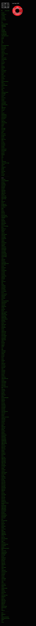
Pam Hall (2, 479)
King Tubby (3, 400)
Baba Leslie (3, 201)
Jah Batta (2, 353)
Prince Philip (3, 129)
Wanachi (2, 597)
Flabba (2, 74)
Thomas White (3, 567)
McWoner (3, 432)
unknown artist (3, 585)
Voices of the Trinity (4, 595)
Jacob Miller (3, 352)
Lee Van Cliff (3, 404)
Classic (2, 56)
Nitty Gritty (3, 464)
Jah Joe (2, 357)
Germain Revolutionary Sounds (4, 82)
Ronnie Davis (3, 517)
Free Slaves (3, 78)
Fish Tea (2, 73)
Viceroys (2, 593)
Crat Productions (4, 59)
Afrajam (2, 38)
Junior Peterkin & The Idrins (4, 387)
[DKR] (5, 5)
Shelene (2, 530)
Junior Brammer (3, 381)
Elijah (2, 282)
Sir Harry (2, 535)
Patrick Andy (3, 482)
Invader (2, 90)
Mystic (2, 455)
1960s (2, 27)
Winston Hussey (3, 607)
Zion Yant (2, 175)
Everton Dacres (3, 295)
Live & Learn (3, 108)
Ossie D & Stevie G (4, 472)
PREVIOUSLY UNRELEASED (3, 26)
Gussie (2, 86)
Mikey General (3, 437)
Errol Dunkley (3, 289)
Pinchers (2, 491)
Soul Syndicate (3, 545)
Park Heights (3, 128)
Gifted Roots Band (4, 314)
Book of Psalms (3, 48)
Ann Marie (3, 194)
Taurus (2, 157)
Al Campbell (3, 183)
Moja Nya (2, 450)
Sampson (2, 524)
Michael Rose (3, 436)
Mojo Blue (3, 451)
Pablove (2, 125)
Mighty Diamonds (4, 443)
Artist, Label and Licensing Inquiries (5, 619)
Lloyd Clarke (3, 419)
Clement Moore (3, 248)
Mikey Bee (3, 444)
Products (2, 12)
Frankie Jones (3, 303)
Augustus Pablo (3, 198)
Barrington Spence (4, 205)
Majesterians (3, 426)
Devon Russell (3, 267)
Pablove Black (3, 473)
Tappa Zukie (3, 563)
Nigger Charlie (3, 462)
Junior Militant (3, 103)
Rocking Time (3, 135)
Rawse (2, 132)
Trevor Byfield (3, 578)
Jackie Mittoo (3, 350)
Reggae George (3, 506)
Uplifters (2, 586)
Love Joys (2, 422)
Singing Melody (3, 534)
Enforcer (2, 284)
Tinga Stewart (3, 570)
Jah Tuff (2, 361)
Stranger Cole (3, 557)
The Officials (3, 469)
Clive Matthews (3, 249)
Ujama (2, 165)
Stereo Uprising (3, 150)
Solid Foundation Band (4, 544)
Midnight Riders (3, 440)
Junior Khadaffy (3, 382)
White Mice (3, 603)
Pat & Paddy (3, 480)
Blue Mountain (3, 46)
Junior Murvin (3, 385)
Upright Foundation (4, 588)
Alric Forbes (3, 186)
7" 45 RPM (3, 15)
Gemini (2, 80)
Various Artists (3, 592)
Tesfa (2, 160)
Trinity (2, 581)
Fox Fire (2, 77)
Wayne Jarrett (3, 600)
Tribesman (3, 164)
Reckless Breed (3, 505)
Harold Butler (3, 327)
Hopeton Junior (3, 331)
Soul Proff (2, 147)
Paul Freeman (3, 484)
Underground (3, 167)
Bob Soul (2, 219)
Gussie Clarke (3, 321)
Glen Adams (3, 320)
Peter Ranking (3, 487)
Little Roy (2, 415)
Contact (2, 622)
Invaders (2, 346)
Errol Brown (3, 288)
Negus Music (3, 121)
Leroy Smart (3, 408)
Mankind (2, 429)
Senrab (2, 140)
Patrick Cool (3, 483)
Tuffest (2, 582)
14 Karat (2, 37)
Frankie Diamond (4, 302)
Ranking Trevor (3, 501)
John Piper (3, 375)
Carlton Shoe (3, 235)
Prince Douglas (3, 494)
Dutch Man (3, 277)
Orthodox (2, 124)
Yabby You (3, 610)
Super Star (2, 153)
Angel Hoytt (3, 191)
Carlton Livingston (4, 234)
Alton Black (3, 187)
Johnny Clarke (3, 377)
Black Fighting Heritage (5, 45)
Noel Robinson (3, 465)
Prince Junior (3, 497)
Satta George (3, 526)
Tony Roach (3, 574)
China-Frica (3, 52)
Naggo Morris (3, 458)
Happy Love (3, 325)
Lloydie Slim (3, 421)
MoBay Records (3, 114)
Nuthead (2, 468)
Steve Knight (3, 554)
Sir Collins (2, 142)
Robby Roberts (3, 510)
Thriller (2, 568)
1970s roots (3, 29)
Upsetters (2, 589)
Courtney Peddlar (4, 256)
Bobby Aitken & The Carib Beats (4, 217)
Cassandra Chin (3, 238)
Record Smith (3, 133)
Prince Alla (3, 493)
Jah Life (2, 96)
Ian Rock (2, 341)
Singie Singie (3, 531)
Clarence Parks (3, 246)
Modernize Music (4, 115)
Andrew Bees (3, 190)
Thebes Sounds (3, 161)
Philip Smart (3, 490)
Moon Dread (3, 454)
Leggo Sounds (3, 107)
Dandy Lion (3, 260)
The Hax (2, 328)
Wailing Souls (3, 596)
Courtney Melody (4, 255)
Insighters (2, 345)
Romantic (2, 136)
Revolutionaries (3, 509)
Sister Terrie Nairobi (4, 538)
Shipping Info (3, 614)
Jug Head (2, 379)
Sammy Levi (3, 523)
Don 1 (2, 64)
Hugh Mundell (3, 339)
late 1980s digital (4, 34)
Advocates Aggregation (5, 180)
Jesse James (3, 367)
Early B (2, 280)
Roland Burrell (3, 513)
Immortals (3, 343)
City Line (2, 55)
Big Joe (2, 209)
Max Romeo (3, 430)
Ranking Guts (3, 500)
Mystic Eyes (3, 457)
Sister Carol (3, 537)
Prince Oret (3, 498)
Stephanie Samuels (4, 552)
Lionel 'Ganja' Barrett (4, 411)
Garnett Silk (3, 309)
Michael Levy (3, 433)
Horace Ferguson (4, 335)
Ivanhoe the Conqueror (4, 92)
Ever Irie (2, 292)
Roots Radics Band (4, 520)
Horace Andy (3, 334)
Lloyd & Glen (3, 418)
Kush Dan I (3, 401)
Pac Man (2, 475)
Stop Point (3, 151)
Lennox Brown (3, 405)
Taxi (2, 158)
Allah (2, 41)
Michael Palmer (3, 439)
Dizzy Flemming (3, 270)
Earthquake (3, 67)
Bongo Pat (3, 224)
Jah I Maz (2, 356)
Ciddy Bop (3, 245)
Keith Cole (3, 393)
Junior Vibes (3, 390)
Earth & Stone (3, 281)
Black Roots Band (4, 215)
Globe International (4, 85)
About (2, 612)
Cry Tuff (2, 60)
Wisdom (2, 172)
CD (1, 21)
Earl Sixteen (3, 278)
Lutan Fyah (3, 423)
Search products (3, 14)
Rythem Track (3, 139)
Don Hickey (3, 274)
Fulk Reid (2, 307)
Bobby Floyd (3, 221)
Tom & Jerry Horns (4, 571)
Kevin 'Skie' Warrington (4, 397)
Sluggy (2, 541)
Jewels (2, 368)
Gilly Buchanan (3, 316)
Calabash (2, 231)
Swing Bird (3, 154)
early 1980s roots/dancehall (3, 31)
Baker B (2, 202)
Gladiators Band (3, 317)
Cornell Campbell (4, 253)
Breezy (2, 227)
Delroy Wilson (3, 264)
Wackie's (2, 169)
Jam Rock (2, 100)
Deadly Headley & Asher (5, 263)
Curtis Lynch (3, 259)
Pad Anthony (3, 476)
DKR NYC (2, 63)
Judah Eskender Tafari (4, 378)
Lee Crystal (3, 403)
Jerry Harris (3, 364)
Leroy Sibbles (3, 407)
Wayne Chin (3, 599)
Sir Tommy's (3, 143)
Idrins (2, 89)
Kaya (2, 106)
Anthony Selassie (3, 197)
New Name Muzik (4, 122)
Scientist (2, 527)
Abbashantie (3, 179)
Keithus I (2, 396)
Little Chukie (3, 412)
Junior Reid (3, 389)
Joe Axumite (3, 370)
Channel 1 (2, 239)
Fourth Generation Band (5, 300)
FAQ (2, 615)
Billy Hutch (3, 212)
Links (2, 620)
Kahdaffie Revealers (4, 104)
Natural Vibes (3, 461)
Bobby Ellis (3, 220)
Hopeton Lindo (3, 332)
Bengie (2, 208)
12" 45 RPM (3, 18)
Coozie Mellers (3, 252)
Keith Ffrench (3, 394)
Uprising (2, 168)
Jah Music (2, 99)
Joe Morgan (3, 371)
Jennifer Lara (3, 363)
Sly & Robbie (3, 542)
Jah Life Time (3, 97)
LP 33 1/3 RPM (3, 19)
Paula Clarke (3, 486)
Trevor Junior (3, 579)
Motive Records (3, 117)
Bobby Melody (3, 223)
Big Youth (2, 211)
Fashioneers (3, 296)
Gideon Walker (3, 313)
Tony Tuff (2, 575)
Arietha (2, 42)
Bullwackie (3, 49)
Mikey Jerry (3, 447)
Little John (3, 414)
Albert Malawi (3, 184)
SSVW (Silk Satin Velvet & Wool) (5, 549)
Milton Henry (3, 448)
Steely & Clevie (3, 550)
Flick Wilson (3, 298)
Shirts (2, 22)
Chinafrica (3, 241)
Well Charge (3, 171)
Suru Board (3, 560)
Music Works (3, 118)
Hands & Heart (3, 324)
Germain (2, 310)
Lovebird (2, 110)
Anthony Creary (3, 195)
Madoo (2, 425)
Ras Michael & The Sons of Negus (5, 503)
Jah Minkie (3, 360)
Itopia (2, 349)
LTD (2, 111)
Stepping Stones (3, 553)
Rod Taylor (3, 512)
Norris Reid (3, 466)
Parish (2, 126)
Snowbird (2, 146)
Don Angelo (3, 271)
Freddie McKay (3, 306)
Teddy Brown (3, 564)
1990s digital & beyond (4, 35)
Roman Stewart (3, 516)
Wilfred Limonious (4, 606)
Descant (2, 266)
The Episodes (3, 285)
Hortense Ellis (3, 338)
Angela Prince (3, 193)
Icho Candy (3, 342)
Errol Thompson (3, 70)
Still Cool (2, 556)
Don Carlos (3, 273)
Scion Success (3, 528)
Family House (3, 71)
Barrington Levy (3, 204)
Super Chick (3, 561)
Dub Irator (3, 66)
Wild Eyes (2, 604)
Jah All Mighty (3, 93)
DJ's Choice (3, 62)
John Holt (2, 374)
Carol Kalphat (3, 237)
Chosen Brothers (3, 242)
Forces (2, 299)
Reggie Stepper (3, 508)
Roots (2, 519)
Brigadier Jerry (3, 228)
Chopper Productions (4, 53)
